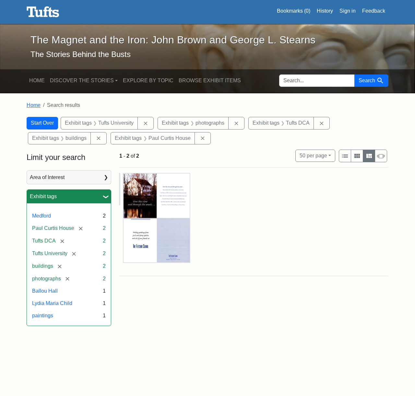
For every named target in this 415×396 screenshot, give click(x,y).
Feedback (373, 11)
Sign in (347, 11)
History (325, 11)
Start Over (42, 123)
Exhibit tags (43, 196)
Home (37, 80)
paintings (42, 315)
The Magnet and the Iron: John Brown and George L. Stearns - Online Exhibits (43, 12)
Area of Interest (47, 177)
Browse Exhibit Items (210, 80)
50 (313, 155)
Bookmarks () (293, 11)
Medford (41, 216)
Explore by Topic (148, 80)
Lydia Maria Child (52, 303)
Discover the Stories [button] (82, 80)
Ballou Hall (45, 291)
